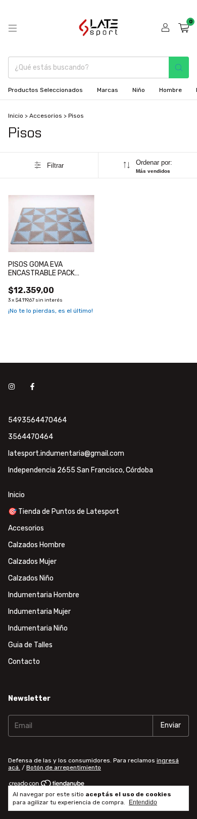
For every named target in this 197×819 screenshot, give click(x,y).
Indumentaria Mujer (39, 611)
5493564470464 (37, 420)
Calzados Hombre (36, 545)
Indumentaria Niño (38, 628)
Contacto (24, 661)
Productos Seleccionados (45, 89)
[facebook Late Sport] (32, 387)
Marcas (107, 89)
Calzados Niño (31, 578)
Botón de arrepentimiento (63, 767)
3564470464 (30, 436)
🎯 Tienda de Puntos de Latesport (63, 511)
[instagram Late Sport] (11, 387)
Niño (138, 89)
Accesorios (45, 115)
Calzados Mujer (32, 561)
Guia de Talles (30, 645)
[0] (183, 28)
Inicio (15, 115)
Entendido (143, 802)
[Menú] (12, 28)
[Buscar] (179, 67)
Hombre (170, 89)
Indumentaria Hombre (43, 595)
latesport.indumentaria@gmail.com (66, 453)
